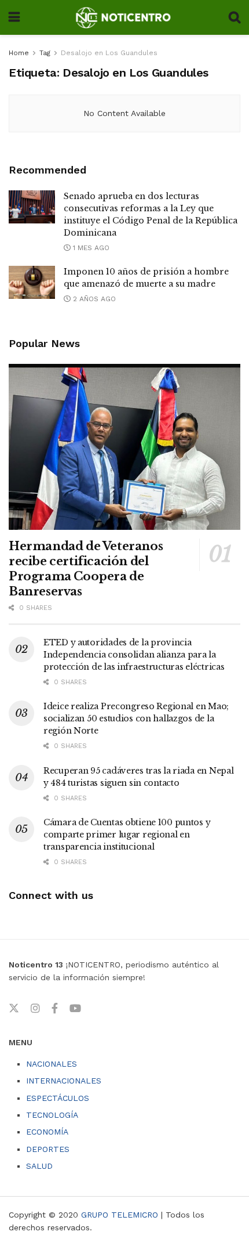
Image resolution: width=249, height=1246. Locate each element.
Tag (44, 53)
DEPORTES (47, 1149)
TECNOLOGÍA (52, 1114)
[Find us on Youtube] (75, 1009)
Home (19, 53)
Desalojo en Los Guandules (109, 53)
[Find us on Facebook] (55, 1009)
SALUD (39, 1166)
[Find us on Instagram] (35, 1009)
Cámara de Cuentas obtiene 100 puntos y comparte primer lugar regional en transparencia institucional (126, 834)
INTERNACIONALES (63, 1080)
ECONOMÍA (47, 1131)
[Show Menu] (14, 17)
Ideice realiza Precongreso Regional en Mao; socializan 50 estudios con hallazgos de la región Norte (136, 718)
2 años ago (93, 299)
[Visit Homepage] (124, 17)
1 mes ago (90, 248)
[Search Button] (234, 17)
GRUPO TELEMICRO (119, 1214)
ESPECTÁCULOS (57, 1098)
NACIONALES (51, 1063)
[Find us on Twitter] (14, 1009)
